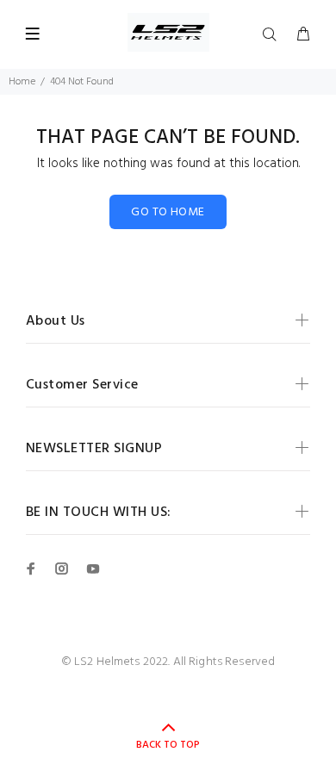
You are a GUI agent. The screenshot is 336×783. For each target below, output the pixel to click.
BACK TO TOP (168, 745)
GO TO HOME (167, 212)
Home (22, 81)
